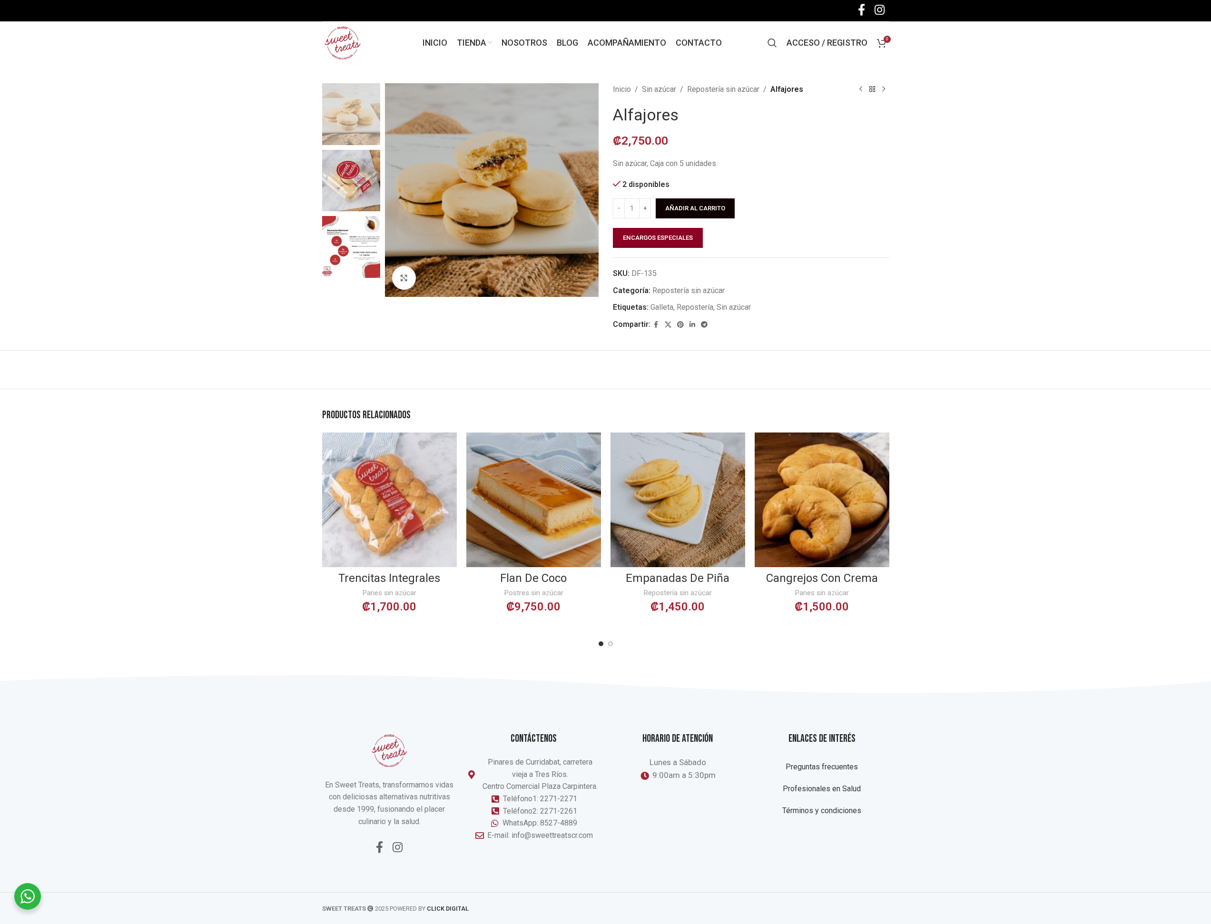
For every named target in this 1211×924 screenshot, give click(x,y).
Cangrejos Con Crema (822, 578)
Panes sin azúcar (389, 593)
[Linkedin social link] (692, 324)
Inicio (622, 89)
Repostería (695, 307)
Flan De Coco (533, 578)
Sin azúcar (659, 89)
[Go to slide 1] (601, 643)
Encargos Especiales (658, 237)
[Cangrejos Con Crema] (822, 500)
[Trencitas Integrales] (389, 500)
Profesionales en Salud (822, 788)
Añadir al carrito (695, 208)
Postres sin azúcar (533, 593)
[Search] (772, 42)
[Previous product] (860, 89)
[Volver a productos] (872, 89)
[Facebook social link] (656, 324)
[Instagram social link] (397, 848)
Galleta (661, 307)
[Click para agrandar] (404, 278)
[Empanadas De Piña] (677, 500)
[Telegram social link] (704, 324)
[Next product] (883, 89)
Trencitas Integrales (389, 578)
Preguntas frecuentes (822, 766)
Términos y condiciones (821, 810)
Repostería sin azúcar (723, 89)
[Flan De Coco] (533, 500)
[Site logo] (343, 42)
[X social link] (668, 324)
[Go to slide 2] (610, 643)
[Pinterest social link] (680, 324)
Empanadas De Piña (677, 578)
